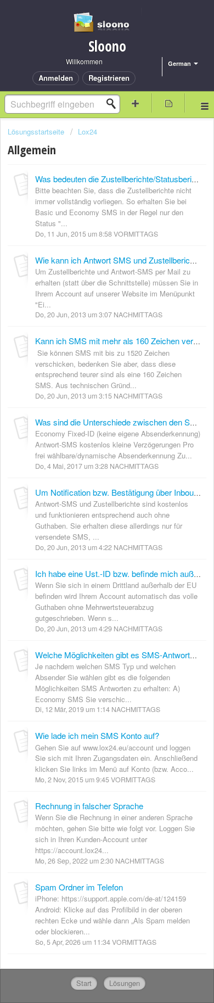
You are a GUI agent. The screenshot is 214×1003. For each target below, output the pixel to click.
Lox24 (87, 131)
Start (84, 983)
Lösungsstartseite (37, 131)
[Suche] (114, 103)
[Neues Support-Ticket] (135, 103)
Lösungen (124, 983)
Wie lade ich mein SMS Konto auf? (97, 735)
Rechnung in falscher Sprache (89, 805)
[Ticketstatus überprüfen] (168, 103)
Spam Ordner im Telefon (79, 887)
